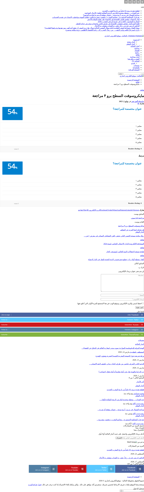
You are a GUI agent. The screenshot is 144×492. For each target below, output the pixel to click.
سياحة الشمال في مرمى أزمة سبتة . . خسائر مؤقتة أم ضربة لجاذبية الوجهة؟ (111, 15)
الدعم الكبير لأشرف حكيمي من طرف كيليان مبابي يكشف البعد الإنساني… (116, 364)
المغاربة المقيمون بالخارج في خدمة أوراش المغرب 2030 (119, 21)
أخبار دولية (131, 42)
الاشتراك (119, 438)
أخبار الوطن (130, 44)
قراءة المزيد (32, 485)
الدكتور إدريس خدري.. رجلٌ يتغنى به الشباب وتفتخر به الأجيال (117, 26)
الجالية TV (136, 61)
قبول (39, 485)
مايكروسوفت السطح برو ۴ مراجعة (131, 226)
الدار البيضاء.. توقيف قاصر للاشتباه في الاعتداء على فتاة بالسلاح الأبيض (113, 19)
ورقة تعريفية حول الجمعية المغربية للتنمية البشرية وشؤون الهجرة (120, 356)
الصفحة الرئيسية (133, 477)
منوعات (137, 65)
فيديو (133, 63)
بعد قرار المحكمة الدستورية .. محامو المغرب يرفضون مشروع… (120, 420)
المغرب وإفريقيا (134, 59)
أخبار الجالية (135, 46)
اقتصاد (137, 50)
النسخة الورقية (134, 70)
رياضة (137, 53)
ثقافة (138, 55)
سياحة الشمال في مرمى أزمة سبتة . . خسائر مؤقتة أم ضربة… (121, 410)
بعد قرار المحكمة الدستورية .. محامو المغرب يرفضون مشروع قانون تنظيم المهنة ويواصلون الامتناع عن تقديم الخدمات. (96, 17)
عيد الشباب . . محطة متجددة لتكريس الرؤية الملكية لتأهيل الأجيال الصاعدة (112, 13)
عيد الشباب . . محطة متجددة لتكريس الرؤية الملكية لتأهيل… (121, 400)
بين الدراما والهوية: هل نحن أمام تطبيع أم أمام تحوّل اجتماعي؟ (121, 372)
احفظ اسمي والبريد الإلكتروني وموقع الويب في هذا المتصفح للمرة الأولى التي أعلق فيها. (109, 303)
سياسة (137, 48)
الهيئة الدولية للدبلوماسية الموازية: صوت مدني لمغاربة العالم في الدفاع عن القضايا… (113, 348)
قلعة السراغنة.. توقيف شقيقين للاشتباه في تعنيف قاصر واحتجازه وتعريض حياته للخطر (108, 24)
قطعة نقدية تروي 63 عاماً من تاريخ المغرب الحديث (121, 11)
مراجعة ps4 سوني (137, 218)
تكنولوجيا (136, 67)
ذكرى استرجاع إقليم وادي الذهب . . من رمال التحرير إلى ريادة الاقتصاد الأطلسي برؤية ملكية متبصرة (103, 30)
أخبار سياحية (135, 57)
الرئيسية (136, 40)
